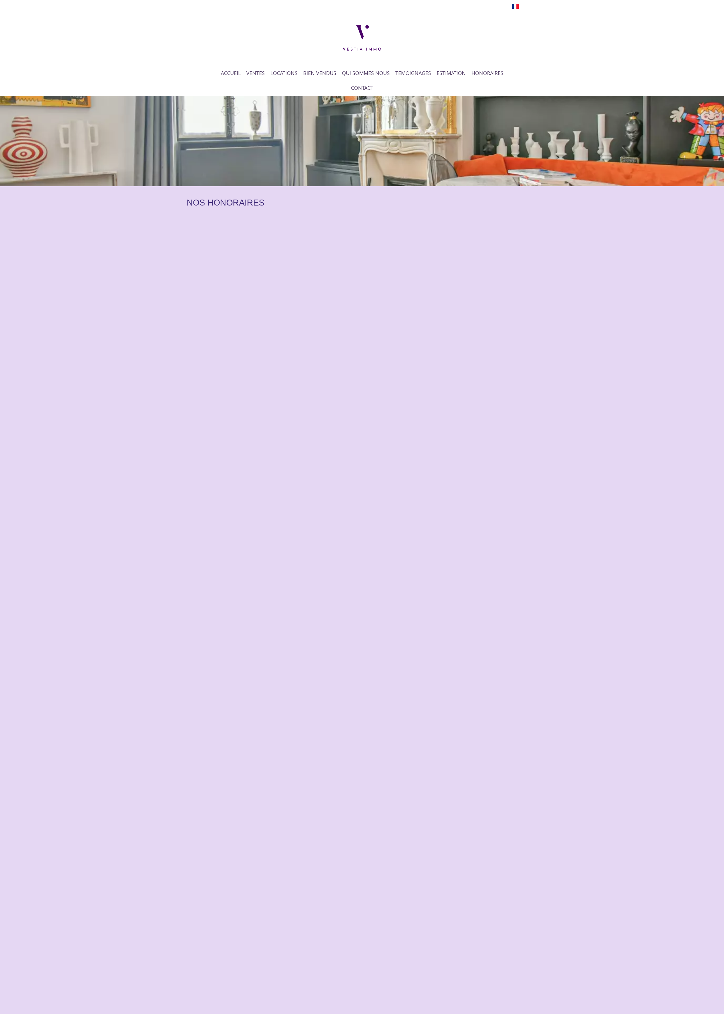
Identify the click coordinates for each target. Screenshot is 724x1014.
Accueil (362, 37)
